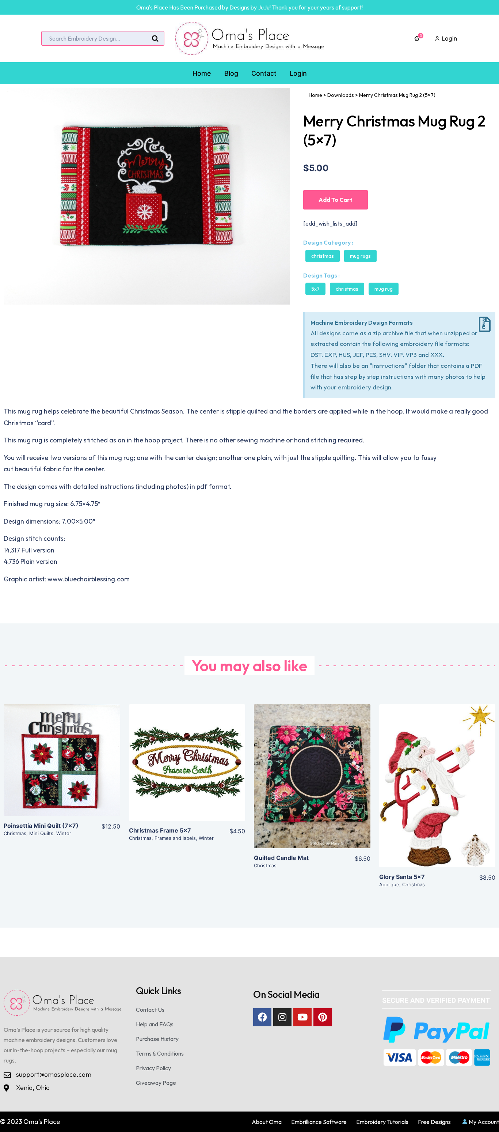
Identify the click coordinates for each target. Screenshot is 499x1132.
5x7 (315, 289)
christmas (347, 289)
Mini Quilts (41, 833)
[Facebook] (262, 1017)
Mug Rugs (360, 256)
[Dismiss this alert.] (485, 324)
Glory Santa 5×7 (402, 876)
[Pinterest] (322, 1017)
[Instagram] (282, 1017)
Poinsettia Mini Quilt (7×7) (41, 825)
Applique (389, 884)
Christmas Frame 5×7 (160, 830)
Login (448, 38)
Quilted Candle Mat (281, 857)
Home (315, 95)
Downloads (340, 95)
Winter (63, 833)
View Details (62, 766)
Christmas (322, 256)
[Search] (155, 39)
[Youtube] (302, 1017)
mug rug (383, 289)
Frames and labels (175, 838)
